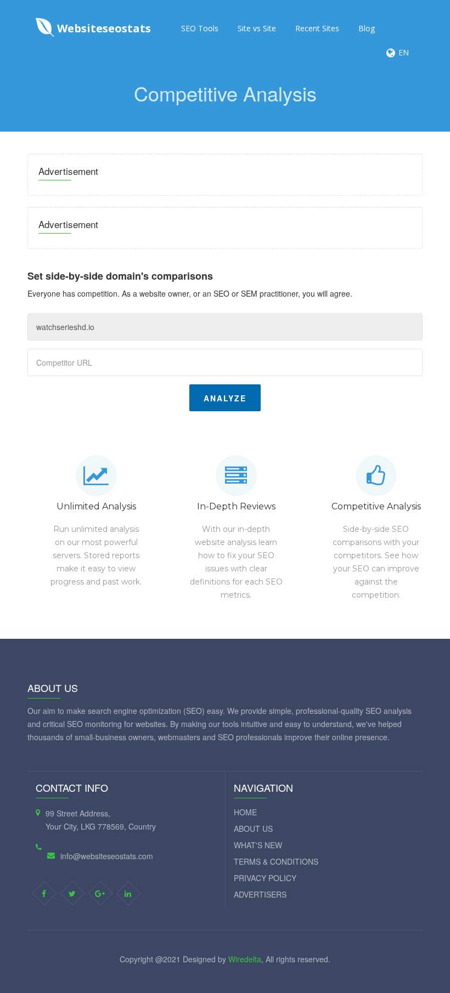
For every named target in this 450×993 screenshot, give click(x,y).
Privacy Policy (265, 877)
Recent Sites (317, 28)
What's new (258, 844)
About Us (253, 828)
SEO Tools (199, 28)
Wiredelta (244, 959)
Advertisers (260, 894)
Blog (366, 28)
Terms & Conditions (276, 861)
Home (245, 812)
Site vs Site (257, 28)
